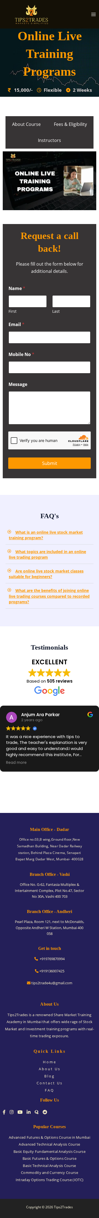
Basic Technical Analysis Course (49, 1165)
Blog (49, 1076)
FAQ (49, 1090)
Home (49, 1061)
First (12, 311)
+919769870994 (51, 958)
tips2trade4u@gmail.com (51, 982)
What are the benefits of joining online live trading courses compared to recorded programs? (49, 596)
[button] (50, 535)
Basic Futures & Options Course (49, 1158)
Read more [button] (16, 762)
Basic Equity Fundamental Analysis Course (49, 1151)
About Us (50, 1068)
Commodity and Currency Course (49, 1172)
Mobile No (21, 354)
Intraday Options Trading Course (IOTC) (49, 1179)
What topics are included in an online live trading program (47, 554)
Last (56, 311)
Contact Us (50, 1082)
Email (16, 324)
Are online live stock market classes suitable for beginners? (46, 573)
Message (18, 384)
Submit (49, 463)
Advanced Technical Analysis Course (49, 1144)
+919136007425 (51, 970)
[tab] (26, 124)
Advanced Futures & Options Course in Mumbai (49, 1137)
